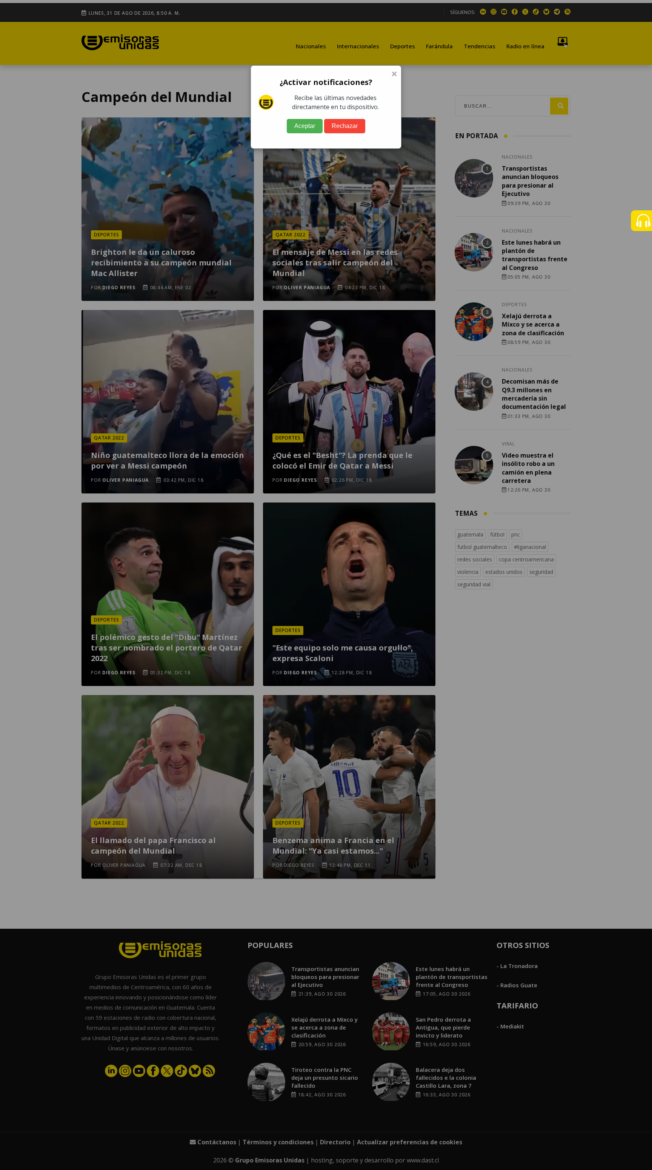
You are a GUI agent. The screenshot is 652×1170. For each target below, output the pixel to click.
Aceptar (304, 126)
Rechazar (345, 126)
